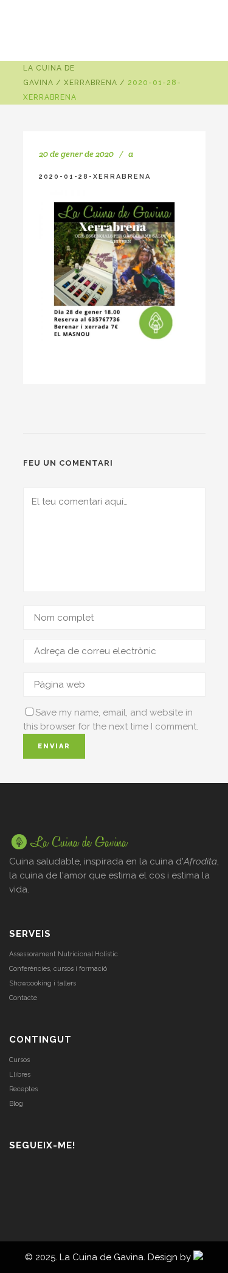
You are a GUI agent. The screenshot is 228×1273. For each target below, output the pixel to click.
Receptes (23, 1089)
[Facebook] (48, 1170)
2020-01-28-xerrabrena (95, 177)
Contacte (23, 998)
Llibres (19, 1074)
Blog (16, 1104)
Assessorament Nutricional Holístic (63, 954)
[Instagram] (16, 1170)
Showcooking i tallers (42, 983)
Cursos (19, 1060)
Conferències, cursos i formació (58, 969)
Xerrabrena (90, 82)
